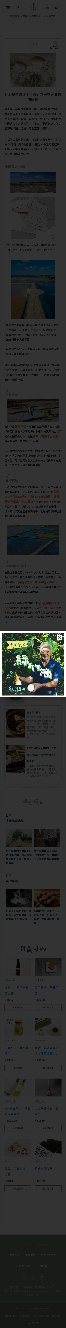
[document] (33, 664)
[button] (59, 637)
